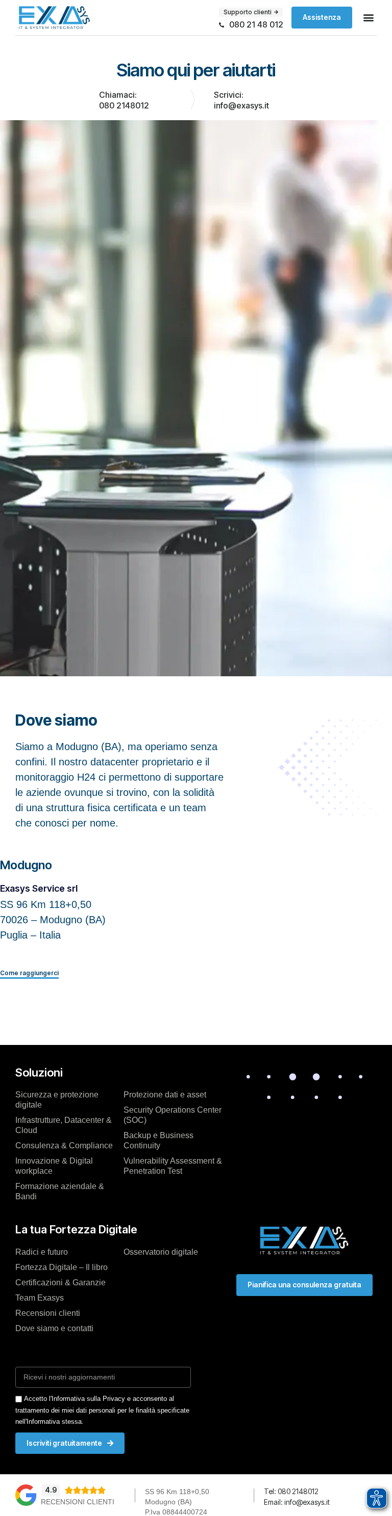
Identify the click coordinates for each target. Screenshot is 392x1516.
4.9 (51, 1489)
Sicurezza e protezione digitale (57, 1099)
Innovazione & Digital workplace (54, 1165)
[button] (368, 17)
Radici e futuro (41, 1252)
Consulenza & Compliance (64, 1145)
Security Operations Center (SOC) (173, 1115)
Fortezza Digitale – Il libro (61, 1267)
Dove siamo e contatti (54, 1328)
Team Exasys (39, 1297)
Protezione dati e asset (165, 1094)
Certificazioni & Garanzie (60, 1282)
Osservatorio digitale (161, 1252)
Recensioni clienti (47, 1313)
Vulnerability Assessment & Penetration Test (173, 1165)
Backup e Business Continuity (158, 1140)
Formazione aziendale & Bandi (59, 1191)
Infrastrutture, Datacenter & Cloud (63, 1125)
